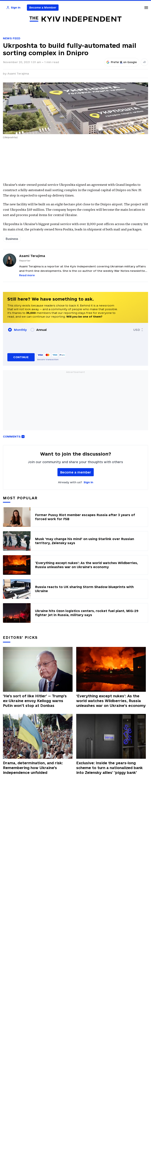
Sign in (88, 482)
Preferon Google (124, 62)
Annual (41, 329)
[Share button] (144, 62)
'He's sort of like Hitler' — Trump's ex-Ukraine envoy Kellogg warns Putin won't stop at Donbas (35, 701)
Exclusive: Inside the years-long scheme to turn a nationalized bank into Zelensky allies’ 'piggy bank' (109, 768)
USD (136, 329)
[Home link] (75, 19)
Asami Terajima (18, 73)
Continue (21, 357)
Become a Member (42, 7)
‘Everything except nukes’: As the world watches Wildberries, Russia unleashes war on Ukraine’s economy (111, 701)
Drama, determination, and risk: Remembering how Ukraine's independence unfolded (33, 768)
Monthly (20, 329)
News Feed (11, 38)
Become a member (75, 472)
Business (12, 239)
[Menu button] (146, 7)
